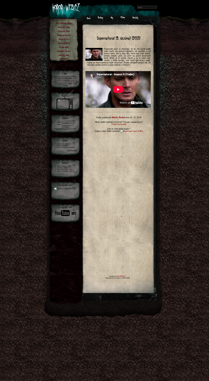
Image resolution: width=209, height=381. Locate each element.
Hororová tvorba (64, 35)
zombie (75, 84)
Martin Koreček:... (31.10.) (66, 171)
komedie (69, 78)
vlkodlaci (64, 84)
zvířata (66, 85)
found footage (73, 77)
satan (60, 82)
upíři (55, 84)
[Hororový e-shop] (123, 18)
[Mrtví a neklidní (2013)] (65, 99)
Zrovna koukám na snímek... (66, 147)
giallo (56, 78)
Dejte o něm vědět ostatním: (107, 131)
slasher (69, 82)
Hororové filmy (64, 31)
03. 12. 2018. (136, 117)
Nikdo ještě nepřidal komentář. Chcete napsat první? (119, 122)
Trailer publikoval (103, 117)
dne (127, 117)
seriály (65, 82)
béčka (56, 77)
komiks (75, 78)
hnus (63, 78)
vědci (59, 84)
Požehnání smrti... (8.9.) (65, 169)
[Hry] (111, 18)
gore (60, 78)
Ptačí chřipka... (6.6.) (64, 166)
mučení (67, 80)
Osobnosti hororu (64, 51)
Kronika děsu (64, 47)
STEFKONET (121, 276)
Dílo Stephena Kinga (63, 23)
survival (75, 82)
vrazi (70, 84)
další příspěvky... (72, 150)
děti (60, 77)
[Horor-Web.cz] (88, 18)
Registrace (59, 129)
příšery (55, 82)
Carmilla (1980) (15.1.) (65, 168)
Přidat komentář (118, 124)
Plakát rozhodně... (63, 145)
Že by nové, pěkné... (64, 144)
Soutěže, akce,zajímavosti (64, 56)
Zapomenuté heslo (69, 129)
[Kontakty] (135, 18)
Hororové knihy (64, 43)
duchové (64, 77)
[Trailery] (100, 18)
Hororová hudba (64, 27)
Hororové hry (64, 39)
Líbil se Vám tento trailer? (118, 129)
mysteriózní (74, 80)
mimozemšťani (59, 80)
